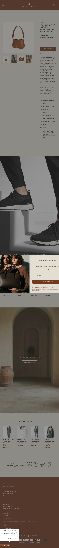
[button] (11, 545)
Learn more (9, 538)
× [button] (18, 528)
